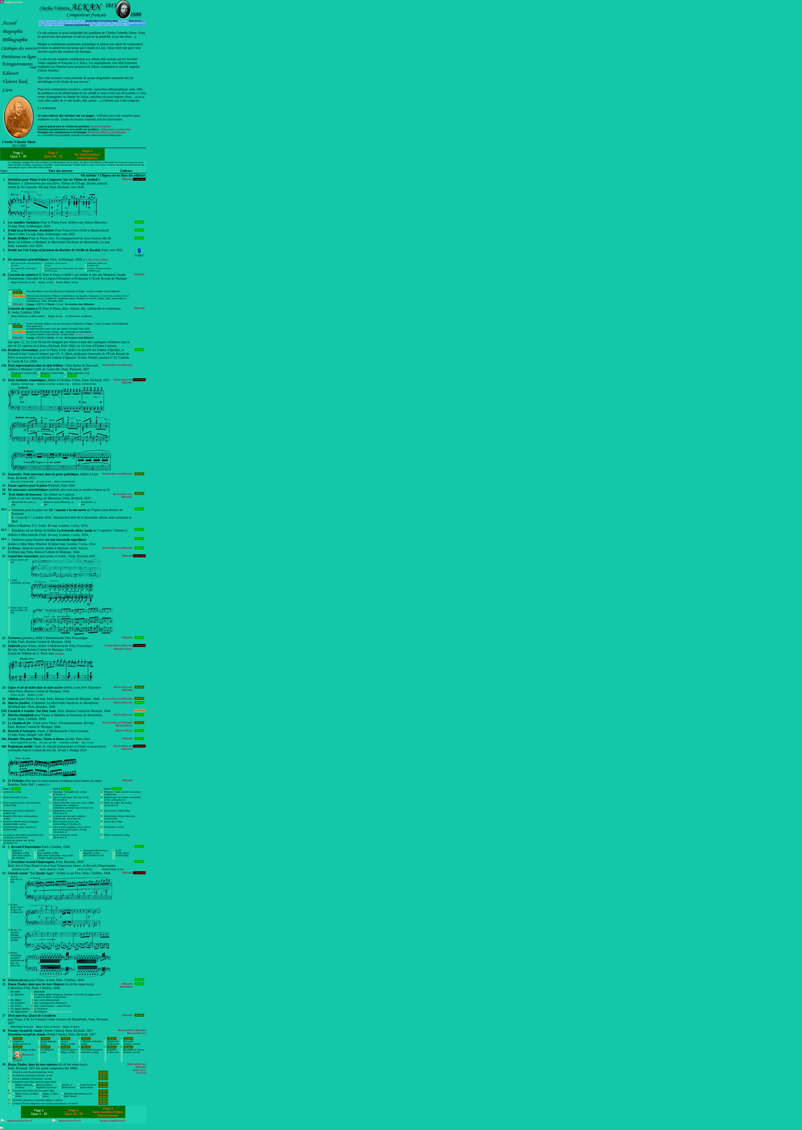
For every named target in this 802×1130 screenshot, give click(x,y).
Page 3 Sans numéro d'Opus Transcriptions (107, 1112)
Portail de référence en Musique (107, 132)
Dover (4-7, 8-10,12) (139, 1071)
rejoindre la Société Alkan (76, 25)
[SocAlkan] (19, 296)
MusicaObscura (112, 365)
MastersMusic (123, 725)
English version (13, 2)
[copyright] (139, 179)
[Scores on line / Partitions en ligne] (19, 59)
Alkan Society (135, 21)
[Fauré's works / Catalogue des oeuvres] (19, 51)
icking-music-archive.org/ (115, 129)
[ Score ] (139, 222)
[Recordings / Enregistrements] (19, 68)
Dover (128, 649)
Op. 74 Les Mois (97, 259)
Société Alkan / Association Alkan (102, 21)
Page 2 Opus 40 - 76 (53, 154)
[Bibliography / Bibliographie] (19, 43)
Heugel (59, 653)
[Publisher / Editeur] (19, 76)
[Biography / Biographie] (19, 34)
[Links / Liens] (19, 93)
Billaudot (127, 179)
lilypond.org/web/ (101, 126)
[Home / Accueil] (19, 26)
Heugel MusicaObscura (118, 645)
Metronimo (126, 986)
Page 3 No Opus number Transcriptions (87, 154)
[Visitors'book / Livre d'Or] (19, 84)
